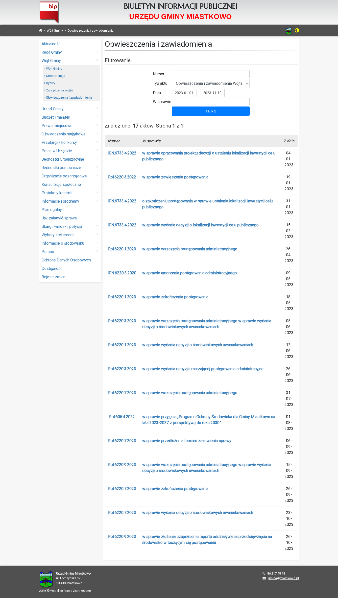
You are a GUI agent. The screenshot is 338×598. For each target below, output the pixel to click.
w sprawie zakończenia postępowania (175, 297)
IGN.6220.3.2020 (122, 273)
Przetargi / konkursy (59, 142)
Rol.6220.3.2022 (122, 177)
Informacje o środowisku (63, 243)
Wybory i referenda (58, 235)
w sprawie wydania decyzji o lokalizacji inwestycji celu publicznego (200, 225)
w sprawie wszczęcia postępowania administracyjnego (189, 249)
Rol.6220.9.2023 (122, 464)
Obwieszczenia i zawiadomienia (68, 97)
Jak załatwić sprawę (59, 218)
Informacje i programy (60, 201)
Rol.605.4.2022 (122, 416)
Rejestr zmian (53, 277)
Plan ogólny (52, 209)
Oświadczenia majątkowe (64, 134)
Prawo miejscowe (57, 125)
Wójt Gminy (51, 60)
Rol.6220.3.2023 (122, 321)
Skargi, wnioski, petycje (62, 226)
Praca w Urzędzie (57, 151)
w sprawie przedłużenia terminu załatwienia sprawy (186, 440)
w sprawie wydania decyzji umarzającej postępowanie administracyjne (203, 368)
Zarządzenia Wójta (59, 90)
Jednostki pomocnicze (61, 167)
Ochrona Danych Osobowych (66, 260)
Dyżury (50, 83)
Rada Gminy (52, 52)
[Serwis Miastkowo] (289, 30)
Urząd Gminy (53, 109)
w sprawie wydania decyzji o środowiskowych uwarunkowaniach (197, 344)
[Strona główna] (40, 30)
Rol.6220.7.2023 (122, 392)
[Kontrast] (297, 30)
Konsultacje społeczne (61, 184)
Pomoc (48, 251)
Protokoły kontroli (57, 193)
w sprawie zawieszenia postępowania (175, 177)
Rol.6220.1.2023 (122, 249)
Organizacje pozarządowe (64, 176)
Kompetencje (55, 76)
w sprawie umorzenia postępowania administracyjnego (189, 273)
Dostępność (52, 268)
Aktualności (51, 44)
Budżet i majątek (56, 117)
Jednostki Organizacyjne (63, 159)
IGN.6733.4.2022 (122, 153)
